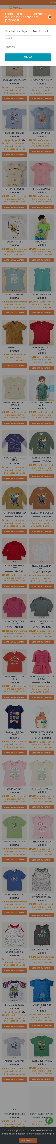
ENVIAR (28, 57)
